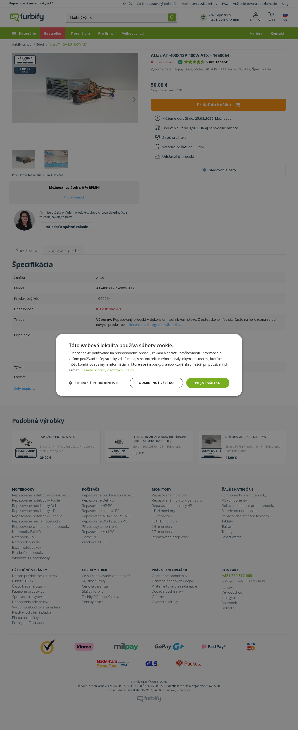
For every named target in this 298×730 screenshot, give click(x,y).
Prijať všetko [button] (207, 382)
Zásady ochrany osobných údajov (107, 370)
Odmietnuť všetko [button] (156, 382)
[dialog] (149, 365)
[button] (94, 383)
